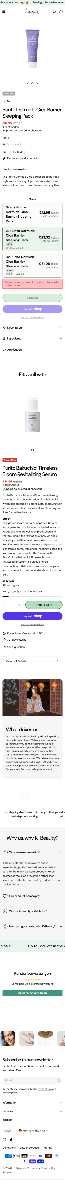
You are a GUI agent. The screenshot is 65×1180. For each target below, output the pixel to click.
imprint (47, 1147)
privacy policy (10, 1092)
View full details (16, 661)
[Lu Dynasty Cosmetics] (15, 1038)
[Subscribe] (58, 1080)
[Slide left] (28, 83)
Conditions (9, 1147)
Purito (6, 101)
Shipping (7, 130)
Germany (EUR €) (34, 1130)
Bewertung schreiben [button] (32, 993)
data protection (29, 1147)
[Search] (54, 11)
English (6, 1131)
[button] (32, 214)
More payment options (32, 624)
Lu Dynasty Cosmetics (26, 1168)
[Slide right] (37, 83)
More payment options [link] (32, 317)
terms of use (45, 1088)
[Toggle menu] (3, 11)
